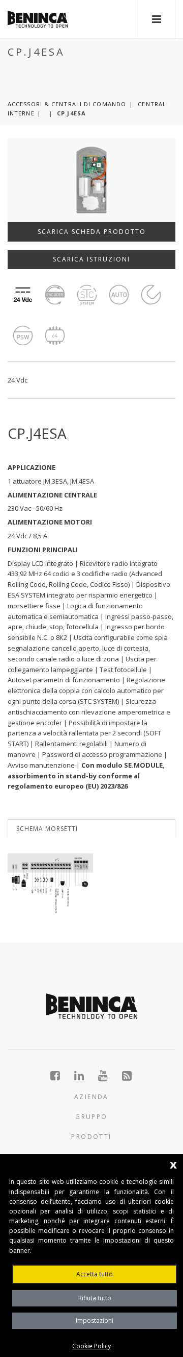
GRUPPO (91, 1116)
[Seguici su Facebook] (60, 1075)
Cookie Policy (91, 1346)
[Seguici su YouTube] (108, 1075)
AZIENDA (91, 1096)
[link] (38, 19)
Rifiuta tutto (94, 1298)
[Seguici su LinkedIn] (84, 1075)
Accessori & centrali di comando (67, 104)
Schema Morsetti (47, 828)
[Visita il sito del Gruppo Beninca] (127, 1075)
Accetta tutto (94, 1274)
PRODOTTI (91, 1136)
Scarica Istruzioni (91, 259)
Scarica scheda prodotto (92, 231)
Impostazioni (94, 1320)
